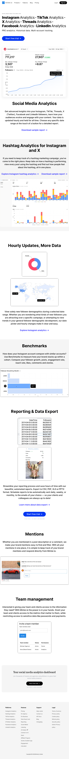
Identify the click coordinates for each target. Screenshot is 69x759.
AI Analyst (24, 730)
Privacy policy (56, 714)
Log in (56, 3)
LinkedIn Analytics (10, 727)
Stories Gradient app (26, 740)
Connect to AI (24, 732)
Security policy (56, 722)
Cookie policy (55, 716)
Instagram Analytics (10, 711)
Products (17, 3)
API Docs (38, 716)
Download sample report (34, 130)
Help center (39, 711)
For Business (24, 716)
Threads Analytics (10, 719)
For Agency (24, 714)
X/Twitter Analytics (10, 722)
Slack (22, 735)
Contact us (39, 714)
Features (25, 3)
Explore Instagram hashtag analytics (20, 174)
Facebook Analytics (10, 724)
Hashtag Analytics (10, 714)
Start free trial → (34, 683)
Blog (31, 3)
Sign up (63, 3)
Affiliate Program (25, 738)
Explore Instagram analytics (34, 330)
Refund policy (56, 719)
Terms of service (56, 711)
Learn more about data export (34, 505)
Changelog (39, 722)
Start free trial (13, 38)
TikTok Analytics (9, 716)
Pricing (37, 3)
